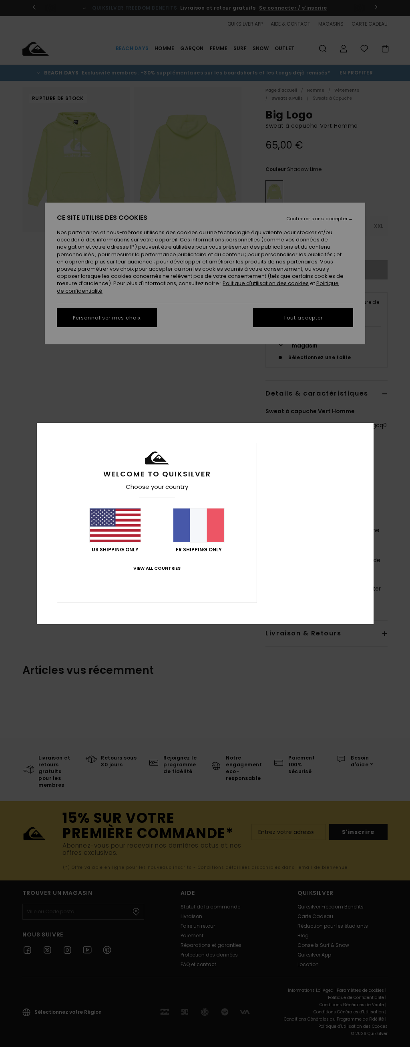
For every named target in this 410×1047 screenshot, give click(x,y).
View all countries (157, 568)
